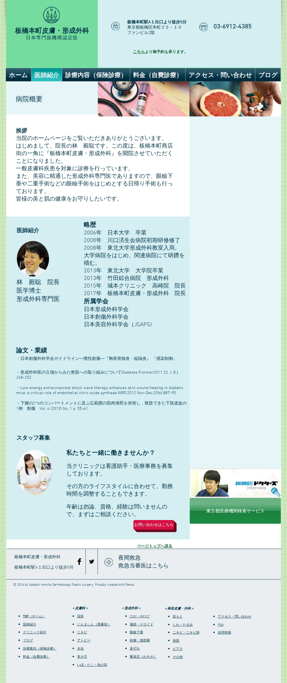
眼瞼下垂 (136, 632)
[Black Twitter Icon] (91, 561)
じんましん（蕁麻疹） (94, 625)
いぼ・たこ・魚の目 (92, 665)
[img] (143, 98)
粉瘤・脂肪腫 (140, 641)
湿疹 (80, 616)
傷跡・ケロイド (141, 625)
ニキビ (82, 632)
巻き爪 (82, 657)
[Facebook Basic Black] (79, 561)
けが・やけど (140, 616)
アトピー (84, 641)
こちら (139, 52)
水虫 (80, 649)
